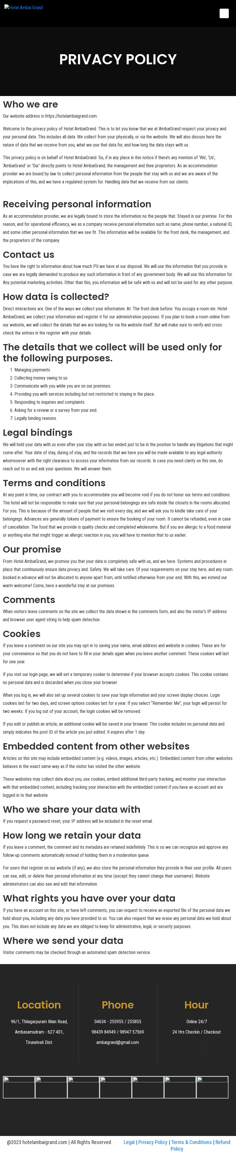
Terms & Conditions (191, 1142)
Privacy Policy (153, 1142)
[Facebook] (189, 1048)
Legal (129, 1142)
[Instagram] (204, 1048)
